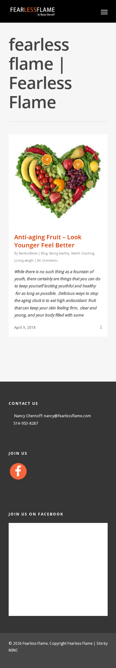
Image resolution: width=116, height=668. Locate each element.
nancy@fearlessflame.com (67, 416)
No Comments (47, 260)
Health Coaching (82, 253)
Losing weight (24, 260)
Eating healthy (59, 253)
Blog (44, 253)
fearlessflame (28, 253)
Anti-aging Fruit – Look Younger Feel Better (47, 241)
